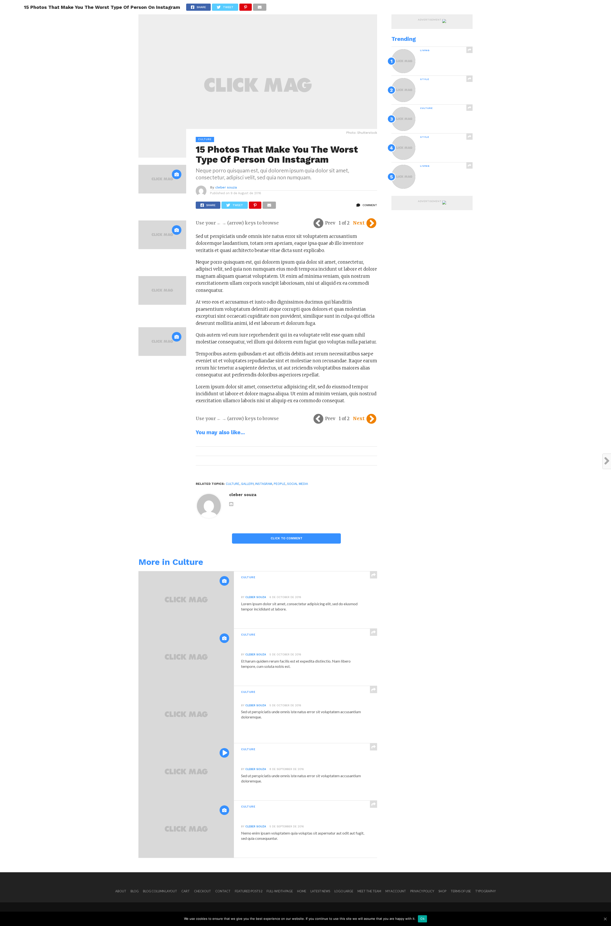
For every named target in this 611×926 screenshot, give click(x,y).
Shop (442, 891)
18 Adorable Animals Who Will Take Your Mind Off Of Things (161, 364)
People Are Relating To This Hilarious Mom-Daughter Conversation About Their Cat (160, 204)
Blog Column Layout (160, 891)
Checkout (202, 891)
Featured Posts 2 (248, 891)
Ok (422, 919)
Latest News (320, 891)
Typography (485, 891)
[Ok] (605, 918)
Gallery (247, 484)
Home (301, 891)
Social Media (297, 484)
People (279, 484)
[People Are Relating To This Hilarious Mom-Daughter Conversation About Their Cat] (162, 192)
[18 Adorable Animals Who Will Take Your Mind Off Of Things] (162, 354)
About (120, 891)
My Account (395, 891)
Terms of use (461, 891)
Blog (135, 891)
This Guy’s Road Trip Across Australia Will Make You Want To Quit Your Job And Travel (159, 260)
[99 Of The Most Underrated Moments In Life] (162, 303)
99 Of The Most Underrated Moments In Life (160, 313)
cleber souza (226, 187)
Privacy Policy (422, 891)
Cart (185, 891)
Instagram (263, 484)
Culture (232, 484)
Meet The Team (369, 891)
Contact (223, 891)
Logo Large (343, 891)
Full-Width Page (280, 891)
